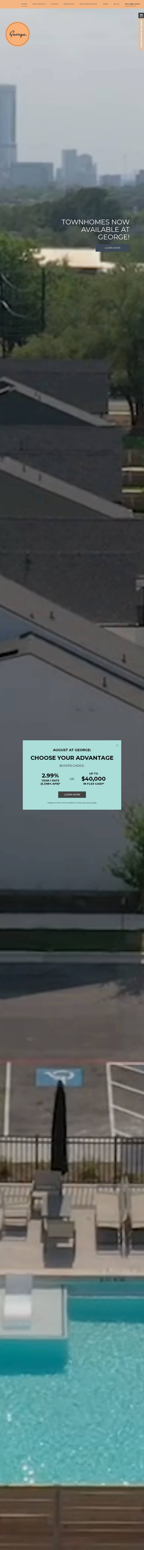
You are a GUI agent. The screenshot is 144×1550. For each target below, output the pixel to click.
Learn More (113, 248)
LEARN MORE (72, 794)
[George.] (18, 4)
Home (24, 4)
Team (105, 4)
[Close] (117, 745)
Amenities (69, 4)
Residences (39, 4)
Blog (117, 4)
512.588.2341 (132, 4)
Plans (54, 4)
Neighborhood (88, 4)
